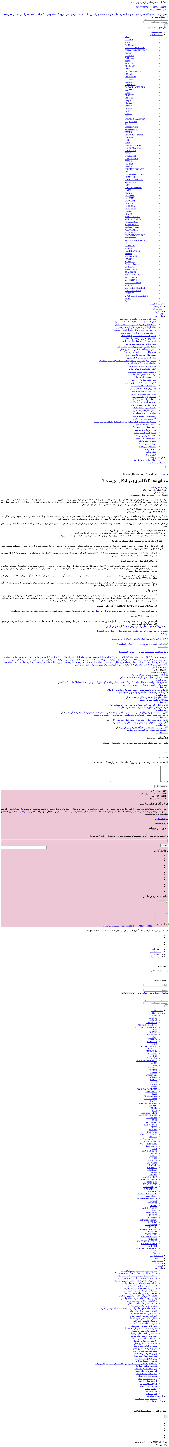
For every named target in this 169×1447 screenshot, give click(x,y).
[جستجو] (166, 24)
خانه (166, 474)
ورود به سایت (127, 993)
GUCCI (128, 153)
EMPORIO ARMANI (134, 135)
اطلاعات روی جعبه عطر (29, 657)
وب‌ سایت (163, 757)
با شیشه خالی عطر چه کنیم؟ (143, 385)
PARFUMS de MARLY (135, 240)
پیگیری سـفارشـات (154, 463)
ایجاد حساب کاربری (143, 993)
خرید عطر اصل (153, 662)
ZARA (128, 298)
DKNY (128, 116)
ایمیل (165, 752)
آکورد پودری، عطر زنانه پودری (143, 391)
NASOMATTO (131, 230)
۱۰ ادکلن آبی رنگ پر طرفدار (144, 396)
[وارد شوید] (165, 12)
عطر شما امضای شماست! (144, 413)
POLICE (128, 243)
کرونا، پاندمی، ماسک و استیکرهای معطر (138, 335)
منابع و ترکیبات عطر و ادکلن (143, 402)
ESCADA (129, 137)
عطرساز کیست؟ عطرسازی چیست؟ (139, 383)
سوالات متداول (161, 818)
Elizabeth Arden (131, 127)
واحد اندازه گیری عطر (84, 665)
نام (166, 747)
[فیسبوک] (162, 935)
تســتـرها (159, 311)
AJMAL (128, 42)
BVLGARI (129, 79)
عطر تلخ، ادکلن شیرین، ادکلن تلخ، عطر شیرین (136, 327)
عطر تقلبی (79, 662)
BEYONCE (130, 66)
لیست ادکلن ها (156, 304)
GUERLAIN (130, 156)
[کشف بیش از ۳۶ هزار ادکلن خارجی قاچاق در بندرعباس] (151, 675)
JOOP (127, 185)
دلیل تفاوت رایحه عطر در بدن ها (154, 700)
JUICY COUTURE (133, 187)
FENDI (128, 140)
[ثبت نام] (163, 12)
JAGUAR (129, 172)
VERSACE (130, 285)
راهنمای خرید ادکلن (123, 662)
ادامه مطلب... (162, 680)
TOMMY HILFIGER (134, 275)
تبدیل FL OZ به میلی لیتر (131, 660)
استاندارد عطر (76, 657)
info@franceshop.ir (158, 9)
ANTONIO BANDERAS (136, 50)
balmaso (128, 61)
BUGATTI (129, 74)
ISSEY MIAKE (131, 158)
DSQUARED (131, 121)
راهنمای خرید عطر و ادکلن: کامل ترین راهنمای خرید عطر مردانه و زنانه (125, 421)
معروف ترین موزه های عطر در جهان (140, 344)
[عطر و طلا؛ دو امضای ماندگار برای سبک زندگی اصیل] (115, 682)
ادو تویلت (87, 657)
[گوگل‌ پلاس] (162, 937)
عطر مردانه (157, 309)
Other (127, 301)
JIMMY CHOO (131, 177)
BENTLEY (130, 63)
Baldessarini (130, 58)
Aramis (128, 53)
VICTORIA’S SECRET (135, 288)
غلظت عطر (46, 662)
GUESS (128, 161)
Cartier (127, 92)
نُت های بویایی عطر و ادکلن (144, 399)
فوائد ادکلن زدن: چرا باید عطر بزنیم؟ (140, 352)
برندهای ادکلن (156, 34)
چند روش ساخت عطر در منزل (142, 388)
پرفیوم (145, 660)
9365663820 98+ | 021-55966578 (151, 7)
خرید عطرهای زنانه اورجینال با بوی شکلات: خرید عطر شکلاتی (141, 707)
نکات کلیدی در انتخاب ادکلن (144, 408)
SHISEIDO (130, 267)
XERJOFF (129, 293)
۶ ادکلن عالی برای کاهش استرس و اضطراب (136, 347)
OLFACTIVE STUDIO (135, 235)
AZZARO (129, 55)
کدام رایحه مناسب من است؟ (143, 394)
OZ (127, 657)
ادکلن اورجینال (107, 657)
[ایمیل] (162, 1437)
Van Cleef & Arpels (133, 283)
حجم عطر (21, 660)
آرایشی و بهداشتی (155, 457)
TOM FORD (130, 272)
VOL (132, 657)
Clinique (128, 106)
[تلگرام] (162, 940)
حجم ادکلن (60, 660)
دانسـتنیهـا (158, 316)
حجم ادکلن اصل (48, 660)
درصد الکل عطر (139, 662)
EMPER (128, 132)
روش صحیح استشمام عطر (144, 416)
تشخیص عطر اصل (95, 660)
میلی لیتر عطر (136, 665)
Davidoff (128, 111)
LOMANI (129, 214)
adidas (127, 37)
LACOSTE (130, 195)
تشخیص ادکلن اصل (111, 660)
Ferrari (127, 143)
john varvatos (130, 182)
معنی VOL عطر (150, 665)
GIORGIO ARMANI (134, 148)
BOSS (127, 69)
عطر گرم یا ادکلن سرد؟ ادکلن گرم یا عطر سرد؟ (135, 322)
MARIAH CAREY (133, 219)
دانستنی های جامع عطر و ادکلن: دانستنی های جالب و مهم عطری (127, 360)
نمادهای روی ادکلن (121, 665)
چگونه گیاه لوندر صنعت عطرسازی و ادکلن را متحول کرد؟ (143, 692)
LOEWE (128, 211)
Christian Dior (131, 103)
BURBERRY (130, 77)
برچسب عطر (155, 660)
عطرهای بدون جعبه (147, 446)
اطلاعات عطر (12, 657)
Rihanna (128, 253)
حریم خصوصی (161, 823)
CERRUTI (129, 95)
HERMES (129, 164)
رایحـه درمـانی (150, 449)
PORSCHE (130, 246)
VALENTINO (131, 280)
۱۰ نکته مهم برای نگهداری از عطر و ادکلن (138, 333)
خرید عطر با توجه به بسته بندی (142, 366)
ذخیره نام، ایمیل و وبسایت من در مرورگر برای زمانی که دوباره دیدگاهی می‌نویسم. (129, 762)
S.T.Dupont (130, 261)
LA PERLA (130, 206)
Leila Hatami (130, 209)
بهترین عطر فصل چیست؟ (144, 427)
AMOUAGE (130, 45)
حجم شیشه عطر (33, 660)
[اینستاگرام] (162, 942)
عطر (97, 611)
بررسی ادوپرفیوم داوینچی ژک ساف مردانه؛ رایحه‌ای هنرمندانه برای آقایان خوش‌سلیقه (130, 715)
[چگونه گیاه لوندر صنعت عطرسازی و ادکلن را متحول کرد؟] (139, 690)
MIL (124, 657)
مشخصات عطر (14, 662)
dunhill (128, 124)
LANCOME (130, 201)
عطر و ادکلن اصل (28, 811)
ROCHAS (129, 259)
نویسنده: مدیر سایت (159, 487)
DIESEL (128, 113)
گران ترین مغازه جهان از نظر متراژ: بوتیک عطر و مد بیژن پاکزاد (140, 722)
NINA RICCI (130, 232)
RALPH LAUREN (133, 251)
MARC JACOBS (132, 216)
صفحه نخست (157, 32)
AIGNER (129, 40)
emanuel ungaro (131, 129)
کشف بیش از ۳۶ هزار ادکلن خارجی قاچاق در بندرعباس (144, 677)
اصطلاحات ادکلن (62, 657)
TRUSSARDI (131, 277)
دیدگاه (164, 781)
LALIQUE (129, 198)
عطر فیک (70, 662)
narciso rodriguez (132, 227)
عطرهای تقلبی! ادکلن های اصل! (142, 363)
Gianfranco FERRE (133, 145)
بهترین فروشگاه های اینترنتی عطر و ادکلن (138, 349)
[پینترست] (162, 944)
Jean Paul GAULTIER (134, 174)
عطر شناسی (150, 452)
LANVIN (129, 203)
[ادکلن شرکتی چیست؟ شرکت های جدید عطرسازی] (144, 727)
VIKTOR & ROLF (133, 290)
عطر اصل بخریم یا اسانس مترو (142, 369)
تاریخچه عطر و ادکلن (147, 441)
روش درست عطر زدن (146, 438)
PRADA (128, 248)
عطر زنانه (158, 306)
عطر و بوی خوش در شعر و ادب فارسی (139, 338)
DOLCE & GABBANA (135, 119)
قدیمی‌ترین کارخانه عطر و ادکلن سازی (139, 341)
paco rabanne (130, 238)
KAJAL (128, 190)
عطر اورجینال (91, 662)
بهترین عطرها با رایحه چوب (144, 410)
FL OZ (149, 657)
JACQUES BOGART (134, 169)
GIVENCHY (130, 150)
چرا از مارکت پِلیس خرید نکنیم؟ (142, 371)
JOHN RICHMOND (134, 180)
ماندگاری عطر (28, 662)
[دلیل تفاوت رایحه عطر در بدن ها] (149, 697)
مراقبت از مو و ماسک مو (145, 460)
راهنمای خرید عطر (106, 662)
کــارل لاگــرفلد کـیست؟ (145, 432)
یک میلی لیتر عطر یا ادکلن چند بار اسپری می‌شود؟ (134, 330)
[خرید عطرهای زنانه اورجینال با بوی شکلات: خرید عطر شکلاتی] (141, 705)
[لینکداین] (162, 1430)
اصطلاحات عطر (48, 657)
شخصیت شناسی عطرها (145, 424)
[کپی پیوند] (133, 1442)
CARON (128, 90)
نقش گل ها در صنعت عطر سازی (141, 358)
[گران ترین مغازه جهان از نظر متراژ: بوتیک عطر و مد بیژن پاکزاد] (139, 720)
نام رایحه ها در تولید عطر (145, 430)
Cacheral (128, 82)
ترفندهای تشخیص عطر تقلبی (143, 374)
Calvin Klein (130, 84)
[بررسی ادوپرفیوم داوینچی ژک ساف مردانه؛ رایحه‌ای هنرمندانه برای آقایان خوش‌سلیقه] (116, 712)
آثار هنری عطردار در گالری (144, 419)
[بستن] (167, 963)
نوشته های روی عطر (103, 665)
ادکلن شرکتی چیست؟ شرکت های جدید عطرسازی (146, 730)
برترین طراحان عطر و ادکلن (143, 405)
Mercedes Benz (131, 222)
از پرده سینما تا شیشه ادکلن (144, 377)
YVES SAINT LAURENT (136, 296)
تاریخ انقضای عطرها (147, 444)
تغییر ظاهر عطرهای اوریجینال (143, 380)
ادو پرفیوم (96, 657)
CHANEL (129, 98)
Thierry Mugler (131, 269)
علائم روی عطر (59, 662)
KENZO (128, 193)
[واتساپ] (162, 1435)
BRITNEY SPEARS (133, 71)
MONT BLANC (132, 224)
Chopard (128, 100)
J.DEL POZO (130, 166)
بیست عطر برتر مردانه (146, 435)
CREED (128, 108)
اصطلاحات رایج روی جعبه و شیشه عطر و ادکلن (135, 324)
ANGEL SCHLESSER (135, 47)
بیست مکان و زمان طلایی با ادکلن (141, 355)
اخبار (160, 314)
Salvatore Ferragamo (133, 264)
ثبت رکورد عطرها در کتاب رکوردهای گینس (137, 319)
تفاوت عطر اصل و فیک (76, 660)
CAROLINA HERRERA (136, 87)
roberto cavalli (131, 256)
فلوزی (38, 662)
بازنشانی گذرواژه (160, 993)
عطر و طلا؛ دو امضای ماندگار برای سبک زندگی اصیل (145, 685)
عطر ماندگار (150, 455)
